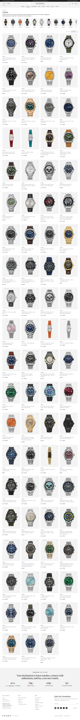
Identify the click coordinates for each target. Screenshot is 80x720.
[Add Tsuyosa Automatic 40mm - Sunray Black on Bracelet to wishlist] (76, 289)
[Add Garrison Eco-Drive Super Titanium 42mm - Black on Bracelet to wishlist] (38, 351)
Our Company (38, 697)
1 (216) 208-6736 (5, 701)
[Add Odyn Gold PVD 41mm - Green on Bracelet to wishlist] (38, 98)
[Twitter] (64, 708)
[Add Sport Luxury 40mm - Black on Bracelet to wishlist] (57, 226)
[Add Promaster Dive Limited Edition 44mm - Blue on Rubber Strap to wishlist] (57, 383)
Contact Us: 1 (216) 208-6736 (73, 0)
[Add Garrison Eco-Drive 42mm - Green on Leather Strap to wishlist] (19, 161)
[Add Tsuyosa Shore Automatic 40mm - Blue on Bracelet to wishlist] (38, 635)
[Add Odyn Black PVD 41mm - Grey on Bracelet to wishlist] (19, 98)
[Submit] (77, 703)
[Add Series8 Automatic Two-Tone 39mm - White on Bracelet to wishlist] (38, 508)
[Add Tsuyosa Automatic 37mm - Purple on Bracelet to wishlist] (76, 67)
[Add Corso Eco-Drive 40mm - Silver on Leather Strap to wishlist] (38, 194)
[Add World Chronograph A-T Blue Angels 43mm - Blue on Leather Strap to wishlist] (57, 257)
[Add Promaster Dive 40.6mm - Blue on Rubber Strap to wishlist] (19, 447)
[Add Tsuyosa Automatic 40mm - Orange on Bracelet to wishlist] (19, 414)
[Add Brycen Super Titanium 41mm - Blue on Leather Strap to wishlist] (38, 226)
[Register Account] (70, 3)
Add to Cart (11, 53)
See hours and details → (7, 705)
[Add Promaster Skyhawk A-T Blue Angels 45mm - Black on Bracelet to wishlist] (76, 478)
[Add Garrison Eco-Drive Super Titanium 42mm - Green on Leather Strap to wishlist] (76, 129)
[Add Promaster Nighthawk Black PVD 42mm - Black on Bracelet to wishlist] (76, 414)
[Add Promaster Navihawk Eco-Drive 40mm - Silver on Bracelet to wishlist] (57, 289)
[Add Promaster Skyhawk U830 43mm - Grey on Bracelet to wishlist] (19, 573)
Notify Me (69, 116)
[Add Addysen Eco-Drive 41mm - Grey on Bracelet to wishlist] (57, 98)
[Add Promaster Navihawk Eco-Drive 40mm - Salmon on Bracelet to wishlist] (38, 67)
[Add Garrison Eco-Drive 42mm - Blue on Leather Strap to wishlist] (19, 351)
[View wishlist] (72, 3)
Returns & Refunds (39, 702)
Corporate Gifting (22, 704)
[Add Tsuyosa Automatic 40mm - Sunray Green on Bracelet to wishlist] (76, 573)
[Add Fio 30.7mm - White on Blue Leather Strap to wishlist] (38, 129)
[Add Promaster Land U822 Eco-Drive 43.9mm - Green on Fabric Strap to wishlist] (19, 508)
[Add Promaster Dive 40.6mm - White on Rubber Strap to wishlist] (76, 35)
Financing (37, 701)
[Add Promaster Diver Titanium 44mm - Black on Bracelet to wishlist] (38, 289)
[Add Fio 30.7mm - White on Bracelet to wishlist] (76, 320)
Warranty (37, 704)
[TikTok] (67, 708)
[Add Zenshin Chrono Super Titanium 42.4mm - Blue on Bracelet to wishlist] (57, 478)
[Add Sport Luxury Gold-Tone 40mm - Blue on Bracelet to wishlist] (76, 226)
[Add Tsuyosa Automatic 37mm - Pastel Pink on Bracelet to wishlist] (19, 320)
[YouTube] (55, 708)
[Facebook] (58, 708)
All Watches (4, 10)
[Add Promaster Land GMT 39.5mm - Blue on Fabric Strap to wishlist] (38, 383)
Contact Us (4, 699)
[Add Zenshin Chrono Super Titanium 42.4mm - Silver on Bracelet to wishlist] (57, 161)
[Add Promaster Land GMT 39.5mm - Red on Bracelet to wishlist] (76, 447)
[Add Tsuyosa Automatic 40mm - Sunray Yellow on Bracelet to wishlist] (57, 67)
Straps (19, 701)
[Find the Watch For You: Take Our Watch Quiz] (40, 0)
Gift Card (20, 702)
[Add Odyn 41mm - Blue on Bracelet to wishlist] (38, 320)
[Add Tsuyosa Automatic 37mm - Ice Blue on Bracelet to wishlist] (57, 604)
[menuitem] (23, 6)
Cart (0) (76, 3)
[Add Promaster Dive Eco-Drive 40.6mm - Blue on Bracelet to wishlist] (19, 541)
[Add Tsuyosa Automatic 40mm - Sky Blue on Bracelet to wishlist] (38, 573)
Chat (3, 697)
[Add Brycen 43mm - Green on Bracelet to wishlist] (19, 383)
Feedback (37, 709)
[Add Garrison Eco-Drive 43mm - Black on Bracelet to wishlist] (38, 478)
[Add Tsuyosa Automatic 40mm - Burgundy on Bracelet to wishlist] (76, 383)
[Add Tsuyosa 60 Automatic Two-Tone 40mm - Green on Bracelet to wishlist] (57, 541)
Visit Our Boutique (22, 697)
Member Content (39, 705)
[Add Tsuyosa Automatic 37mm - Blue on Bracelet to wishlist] (76, 604)
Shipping (37, 699)
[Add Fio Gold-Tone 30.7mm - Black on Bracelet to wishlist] (57, 447)
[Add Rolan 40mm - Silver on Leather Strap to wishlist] (19, 289)
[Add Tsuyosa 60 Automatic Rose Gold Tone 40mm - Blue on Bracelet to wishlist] (19, 635)
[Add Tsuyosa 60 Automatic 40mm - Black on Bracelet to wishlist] (38, 447)
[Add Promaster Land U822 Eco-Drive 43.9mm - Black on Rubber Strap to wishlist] (19, 478)
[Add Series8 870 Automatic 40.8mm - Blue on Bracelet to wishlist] (76, 351)
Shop (4, 3)
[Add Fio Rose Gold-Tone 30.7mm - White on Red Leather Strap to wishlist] (19, 129)
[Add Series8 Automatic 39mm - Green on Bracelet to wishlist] (19, 194)
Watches (20, 699)
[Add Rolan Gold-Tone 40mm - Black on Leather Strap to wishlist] (76, 257)
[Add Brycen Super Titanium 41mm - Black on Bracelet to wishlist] (19, 226)
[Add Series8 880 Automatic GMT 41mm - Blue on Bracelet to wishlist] (76, 161)
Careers (36, 707)
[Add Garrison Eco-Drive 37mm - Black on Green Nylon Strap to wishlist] (38, 604)
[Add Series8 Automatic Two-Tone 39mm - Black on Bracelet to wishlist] (57, 414)
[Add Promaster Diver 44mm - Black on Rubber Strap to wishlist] (57, 573)
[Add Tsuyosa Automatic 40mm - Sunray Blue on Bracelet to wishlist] (57, 35)
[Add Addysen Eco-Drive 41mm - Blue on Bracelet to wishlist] (76, 98)
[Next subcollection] (78, 23)
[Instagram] (61, 708)
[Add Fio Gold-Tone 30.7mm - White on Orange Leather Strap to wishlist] (57, 320)
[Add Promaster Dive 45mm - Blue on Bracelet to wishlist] (19, 604)
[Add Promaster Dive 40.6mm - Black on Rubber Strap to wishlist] (19, 67)
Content (8, 3)
